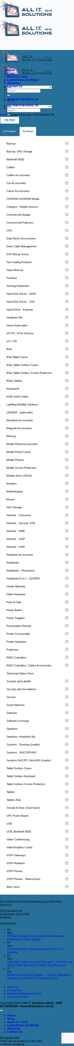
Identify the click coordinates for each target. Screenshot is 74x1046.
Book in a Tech (17, 76)
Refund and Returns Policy (24, 993)
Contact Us (14, 86)
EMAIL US (32, 99)
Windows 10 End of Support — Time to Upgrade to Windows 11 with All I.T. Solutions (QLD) (39, 976)
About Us (13, 83)
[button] (9, 120)
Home (11, 70)
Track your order (17, 996)
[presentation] (10, 131)
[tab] (10, 131)
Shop (11, 73)
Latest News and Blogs (23, 79)
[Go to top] (1, 1010)
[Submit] (8, 95)
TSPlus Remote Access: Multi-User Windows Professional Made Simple (35, 938)
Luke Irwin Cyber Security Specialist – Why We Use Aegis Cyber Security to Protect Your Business (40, 963)
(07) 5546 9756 (16, 99)
